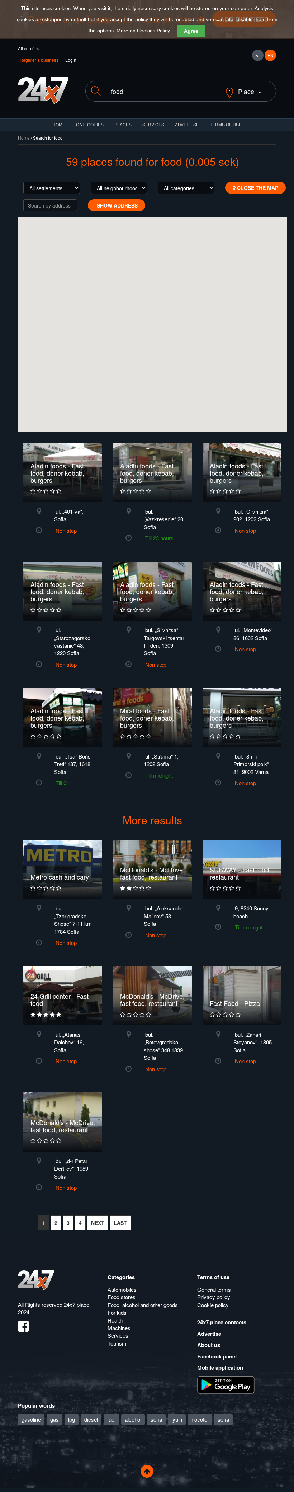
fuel (111, 1419)
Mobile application (220, 1367)
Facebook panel (217, 1356)
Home (24, 138)
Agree (191, 31)
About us (208, 1345)
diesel (91, 1419)
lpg (71, 1419)
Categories (121, 1277)
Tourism (117, 1343)
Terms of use (213, 1277)
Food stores (122, 1297)
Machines (119, 1328)
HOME (58, 124)
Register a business (39, 60)
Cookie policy (213, 1305)
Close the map (257, 187)
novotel (199, 1419)
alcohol (133, 1419)
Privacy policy (213, 1297)
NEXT (97, 1222)
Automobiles (122, 1289)
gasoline (31, 1419)
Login (70, 60)
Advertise (209, 1334)
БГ (258, 55)
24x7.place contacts (221, 1322)
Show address (116, 205)
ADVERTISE (187, 124)
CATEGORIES (90, 124)
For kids (117, 1312)
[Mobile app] (226, 1384)
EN (270, 55)
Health (115, 1320)
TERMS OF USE (226, 124)
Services (153, 124)
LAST (120, 1222)
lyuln (176, 1419)
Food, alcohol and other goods (143, 1305)
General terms (214, 1289)
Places (123, 124)
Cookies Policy (153, 30)
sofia (156, 1419)
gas (54, 1419)
